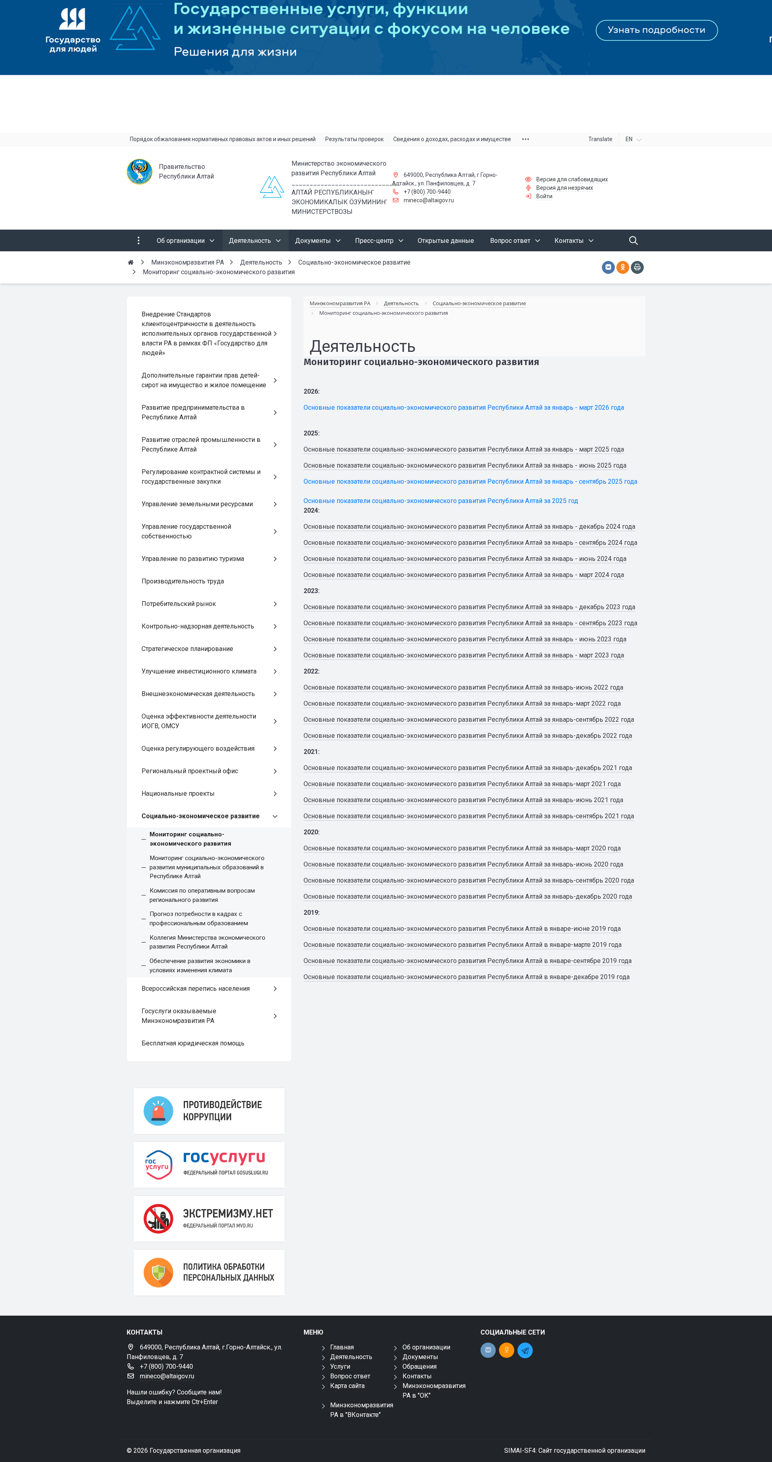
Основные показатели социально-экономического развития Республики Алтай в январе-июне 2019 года (462, 928)
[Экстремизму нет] (209, 1218)
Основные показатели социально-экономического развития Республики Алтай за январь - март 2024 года (464, 575)
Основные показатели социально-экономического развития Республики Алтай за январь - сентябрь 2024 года (470, 542)
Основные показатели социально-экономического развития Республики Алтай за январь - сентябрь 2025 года (470, 481)
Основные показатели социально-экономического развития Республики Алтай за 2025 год (441, 501)
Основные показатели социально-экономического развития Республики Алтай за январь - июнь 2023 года (465, 639)
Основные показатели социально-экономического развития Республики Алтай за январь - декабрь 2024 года (469, 526)
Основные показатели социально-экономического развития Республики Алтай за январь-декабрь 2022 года (468, 735)
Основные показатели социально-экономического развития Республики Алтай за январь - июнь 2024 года (465, 559)
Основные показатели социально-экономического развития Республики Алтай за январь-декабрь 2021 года (468, 768)
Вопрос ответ (350, 1376)
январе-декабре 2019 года (590, 977)
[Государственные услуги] (209, 1165)
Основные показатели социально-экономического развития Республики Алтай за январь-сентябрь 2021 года (469, 816)
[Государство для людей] (386, 66)
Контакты (417, 1376)
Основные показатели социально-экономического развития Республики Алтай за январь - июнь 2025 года (465, 465)
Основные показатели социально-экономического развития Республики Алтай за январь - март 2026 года (464, 407)
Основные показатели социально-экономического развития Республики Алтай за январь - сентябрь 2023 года (470, 623)
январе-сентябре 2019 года (591, 961)
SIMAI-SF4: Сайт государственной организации (574, 1450)
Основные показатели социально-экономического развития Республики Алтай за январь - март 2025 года (464, 449)
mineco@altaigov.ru (429, 200)
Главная (342, 1347)
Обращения (419, 1366)
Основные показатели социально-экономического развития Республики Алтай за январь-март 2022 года (462, 703)
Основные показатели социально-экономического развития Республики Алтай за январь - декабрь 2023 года (469, 607)
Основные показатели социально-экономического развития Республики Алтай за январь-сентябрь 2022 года (469, 719)
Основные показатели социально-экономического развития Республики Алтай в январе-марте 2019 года (463, 945)
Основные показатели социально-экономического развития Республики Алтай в (427, 961)
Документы (420, 1357)
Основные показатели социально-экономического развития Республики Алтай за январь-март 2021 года (462, 784)
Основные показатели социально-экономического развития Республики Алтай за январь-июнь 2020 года (463, 864)
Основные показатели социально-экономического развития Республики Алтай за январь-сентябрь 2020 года (469, 880)
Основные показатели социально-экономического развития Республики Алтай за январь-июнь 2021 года (463, 800)
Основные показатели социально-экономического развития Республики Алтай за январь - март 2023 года (464, 655)
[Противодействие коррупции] (209, 1111)
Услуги (340, 1366)
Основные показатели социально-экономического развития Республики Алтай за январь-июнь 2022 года (463, 687)
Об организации (426, 1347)
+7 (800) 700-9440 (427, 192)
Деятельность (351, 1357)
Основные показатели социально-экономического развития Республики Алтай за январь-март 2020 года (462, 848)
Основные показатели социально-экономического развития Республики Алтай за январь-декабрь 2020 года (468, 896)
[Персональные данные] (209, 1272)
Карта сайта (347, 1386)
